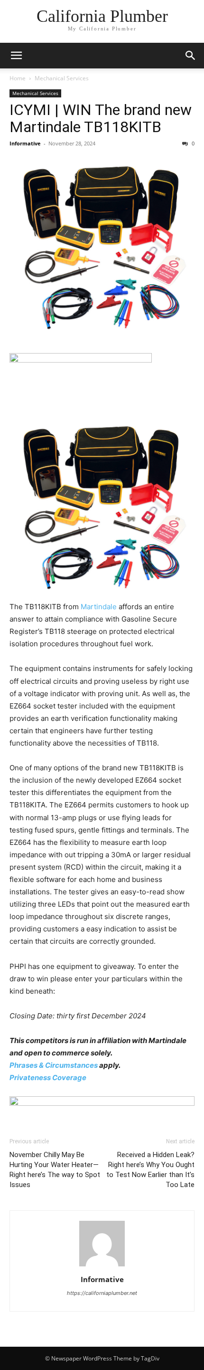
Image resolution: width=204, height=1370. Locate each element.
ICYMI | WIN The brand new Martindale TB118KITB (100, 118)
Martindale (99, 606)
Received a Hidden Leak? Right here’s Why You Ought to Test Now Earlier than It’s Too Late (150, 1169)
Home (17, 78)
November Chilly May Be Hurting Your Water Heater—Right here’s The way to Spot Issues (54, 1169)
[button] (16, 55)
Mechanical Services (62, 78)
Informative (25, 143)
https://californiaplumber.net (102, 1293)
